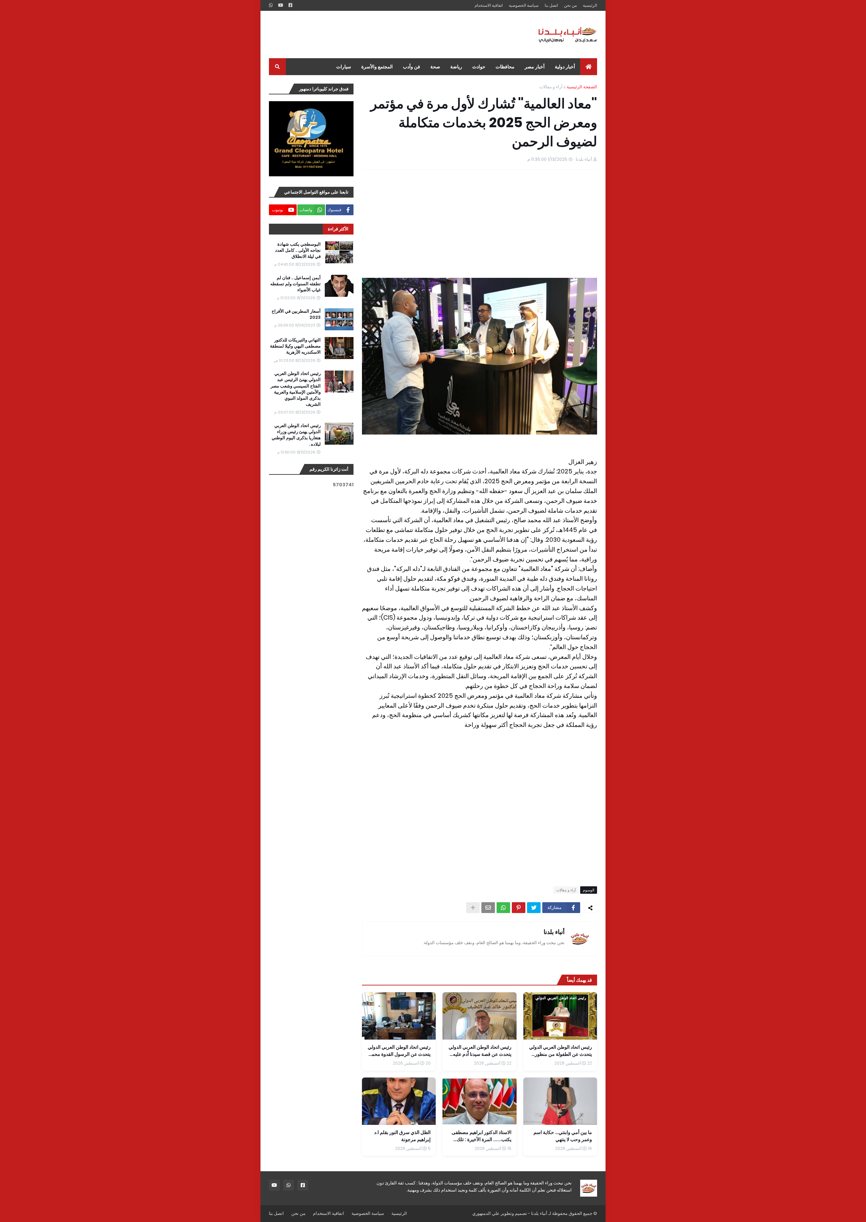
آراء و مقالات (551, 87)
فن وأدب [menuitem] (411, 66)
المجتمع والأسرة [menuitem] (377, 66)
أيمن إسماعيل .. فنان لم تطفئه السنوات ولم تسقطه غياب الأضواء (295, 284)
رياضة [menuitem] (456, 66)
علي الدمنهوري (486, 1213)
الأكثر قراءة (338, 229)
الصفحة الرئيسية (582, 87)
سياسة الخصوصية (524, 5)
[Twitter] (534, 907)
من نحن (570, 5)
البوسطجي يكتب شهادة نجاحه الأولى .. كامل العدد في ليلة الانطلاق (298, 250)
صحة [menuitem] (435, 66)
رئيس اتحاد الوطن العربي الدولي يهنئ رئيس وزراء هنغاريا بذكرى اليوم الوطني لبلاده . (296, 435)
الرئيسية (590, 5)
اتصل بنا (551, 5)
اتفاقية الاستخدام (489, 5)
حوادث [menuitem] (478, 66)
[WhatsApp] (503, 907)
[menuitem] (588, 66)
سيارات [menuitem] (343, 66)
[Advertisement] (392, 34)
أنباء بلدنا (554, 932)
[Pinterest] (518, 907)
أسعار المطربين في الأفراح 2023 (296, 314)
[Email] (488, 907)
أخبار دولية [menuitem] (565, 66)
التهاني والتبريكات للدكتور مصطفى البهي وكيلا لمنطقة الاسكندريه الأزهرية (295, 346)
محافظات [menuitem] (505, 66)
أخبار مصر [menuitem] (535, 66)
